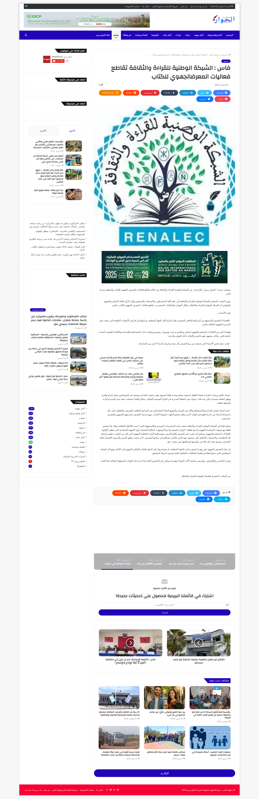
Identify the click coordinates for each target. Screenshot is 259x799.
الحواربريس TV (78, 461)
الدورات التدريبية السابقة (74, 456)
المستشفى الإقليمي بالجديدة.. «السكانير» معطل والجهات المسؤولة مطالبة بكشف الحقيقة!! (49, 337)
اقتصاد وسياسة (141, 35)
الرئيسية (229, 35)
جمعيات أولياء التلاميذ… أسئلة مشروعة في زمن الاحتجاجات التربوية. (211, 753)
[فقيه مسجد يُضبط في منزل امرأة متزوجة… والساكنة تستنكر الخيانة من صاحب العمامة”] (119, 737)
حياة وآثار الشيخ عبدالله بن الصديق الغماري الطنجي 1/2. (193, 375)
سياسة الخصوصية (132, 6)
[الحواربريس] (223, 19)
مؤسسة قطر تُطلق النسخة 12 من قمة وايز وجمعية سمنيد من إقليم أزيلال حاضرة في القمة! (211, 715)
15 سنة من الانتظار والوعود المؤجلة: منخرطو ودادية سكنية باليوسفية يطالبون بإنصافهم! (119, 713)
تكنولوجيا (155, 35)
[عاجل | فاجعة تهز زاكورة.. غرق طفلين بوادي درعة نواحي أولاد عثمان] (78, 380)
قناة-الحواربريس (103, 35)
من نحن (184, 6)
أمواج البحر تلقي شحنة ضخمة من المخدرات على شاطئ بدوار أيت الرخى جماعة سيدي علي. (48, 159)
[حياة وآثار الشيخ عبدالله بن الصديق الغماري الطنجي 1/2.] (222, 378)
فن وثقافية (80, 432)
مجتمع (116, 35)
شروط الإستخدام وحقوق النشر (165, 6)
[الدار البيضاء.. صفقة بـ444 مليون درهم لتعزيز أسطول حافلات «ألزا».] (78, 367)
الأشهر (72, 130)
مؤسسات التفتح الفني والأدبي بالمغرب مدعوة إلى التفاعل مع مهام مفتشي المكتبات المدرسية (48, 144)
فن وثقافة (127, 35)
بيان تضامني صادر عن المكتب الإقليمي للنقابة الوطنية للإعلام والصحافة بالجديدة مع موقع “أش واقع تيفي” (121, 377)
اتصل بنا (146, 6)
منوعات (81, 451)
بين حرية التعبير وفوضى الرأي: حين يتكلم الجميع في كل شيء (167, 713)
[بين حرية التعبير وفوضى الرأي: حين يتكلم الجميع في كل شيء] (164, 697)
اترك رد (165, 773)
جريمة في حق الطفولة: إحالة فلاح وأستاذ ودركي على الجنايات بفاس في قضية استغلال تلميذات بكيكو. (121, 360)
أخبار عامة (167, 35)
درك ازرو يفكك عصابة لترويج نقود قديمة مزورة (48, 191)
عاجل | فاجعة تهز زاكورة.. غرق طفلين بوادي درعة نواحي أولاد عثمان (48, 377)
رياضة (187, 35)
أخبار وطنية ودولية (215, 35)
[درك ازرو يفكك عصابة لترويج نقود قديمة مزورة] (73, 194)
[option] (212, 561)
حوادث (178, 35)
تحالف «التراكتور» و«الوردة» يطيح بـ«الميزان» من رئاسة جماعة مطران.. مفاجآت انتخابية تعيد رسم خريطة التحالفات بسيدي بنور (59, 320)
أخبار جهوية (198, 35)
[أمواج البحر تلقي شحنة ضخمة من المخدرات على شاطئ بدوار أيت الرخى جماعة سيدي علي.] (73, 160)
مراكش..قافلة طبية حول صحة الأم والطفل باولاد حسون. (166, 753)
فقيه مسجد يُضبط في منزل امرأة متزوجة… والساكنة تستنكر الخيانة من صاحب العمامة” (120, 753)
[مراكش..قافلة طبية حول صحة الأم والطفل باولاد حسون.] (164, 737)
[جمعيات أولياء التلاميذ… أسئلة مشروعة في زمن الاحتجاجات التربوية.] (210, 737)
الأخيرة (43, 130)
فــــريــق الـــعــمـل (198, 6)
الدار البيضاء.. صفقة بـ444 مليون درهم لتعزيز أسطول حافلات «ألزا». (50, 364)
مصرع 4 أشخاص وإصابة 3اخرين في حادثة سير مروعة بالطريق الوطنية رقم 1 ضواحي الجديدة (48, 351)
